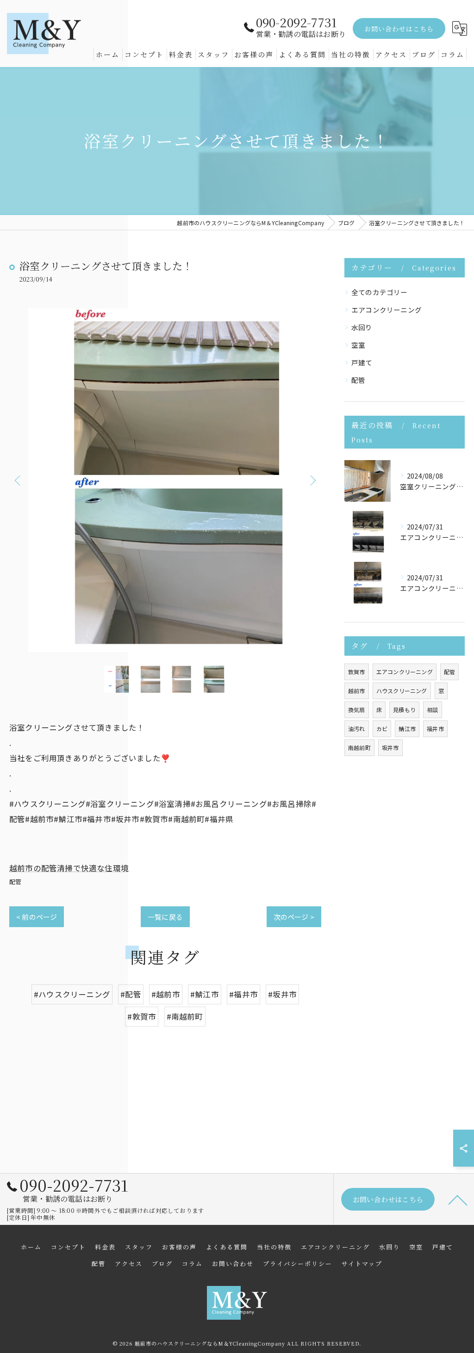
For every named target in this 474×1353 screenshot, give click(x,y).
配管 (15, 881)
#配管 (130, 994)
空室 (358, 345)
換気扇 (356, 709)
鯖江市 (407, 728)
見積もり (404, 709)
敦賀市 (356, 672)
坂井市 (390, 747)
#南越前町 (185, 1016)
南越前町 (359, 747)
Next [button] (312, 480)
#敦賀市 (141, 1016)
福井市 (435, 728)
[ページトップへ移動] (458, 1199)
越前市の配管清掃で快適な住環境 (69, 867)
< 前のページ (36, 917)
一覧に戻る (165, 917)
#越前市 (165, 994)
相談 (432, 709)
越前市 (356, 691)
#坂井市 (282, 994)
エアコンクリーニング (386, 309)
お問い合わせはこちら (399, 28)
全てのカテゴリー (379, 292)
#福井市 (243, 994)
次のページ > (294, 917)
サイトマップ (362, 1263)
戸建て (362, 362)
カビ (381, 728)
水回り (362, 327)
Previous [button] (18, 480)
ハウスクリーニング (401, 691)
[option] (165, 480)
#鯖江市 (204, 994)
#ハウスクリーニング (72, 994)
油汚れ (356, 728)
